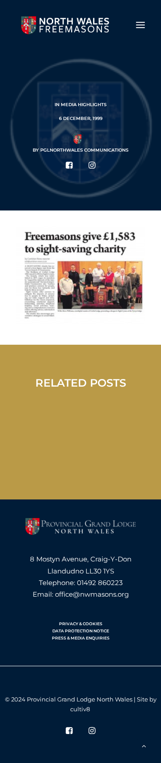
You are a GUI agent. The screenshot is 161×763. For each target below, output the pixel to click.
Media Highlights (83, 104)
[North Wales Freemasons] (65, 25)
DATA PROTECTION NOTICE (80, 630)
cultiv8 (80, 709)
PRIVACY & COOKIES (80, 623)
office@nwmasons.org (92, 594)
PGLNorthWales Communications (84, 150)
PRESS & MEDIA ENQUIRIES (81, 637)
